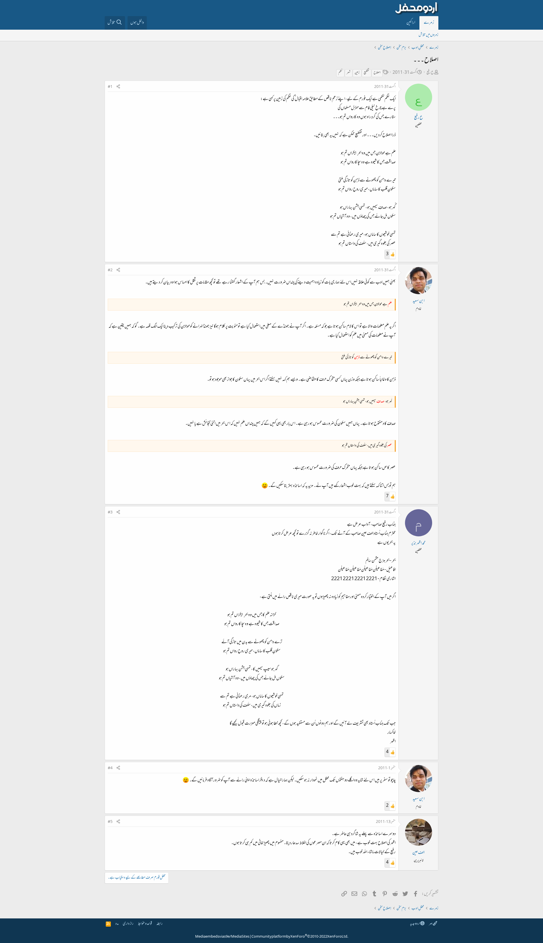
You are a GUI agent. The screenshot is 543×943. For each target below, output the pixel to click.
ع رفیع (430, 73)
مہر (431, 924)
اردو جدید (415, 924)
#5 (110, 822)
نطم (340, 73)
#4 (110, 768)
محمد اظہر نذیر (418, 543)
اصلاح (377, 73)
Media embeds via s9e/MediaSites (222, 937)
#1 (110, 87)
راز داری (128, 924)
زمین (357, 73)
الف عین (418, 853)
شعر (348, 73)
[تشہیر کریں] (118, 87)
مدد (116, 924)
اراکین (410, 23)
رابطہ (159, 924)
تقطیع (366, 73)
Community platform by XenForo (299, 937)
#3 (110, 512)
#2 (110, 270)
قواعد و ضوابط (145, 924)
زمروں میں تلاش (428, 35)
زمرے (429, 23)
